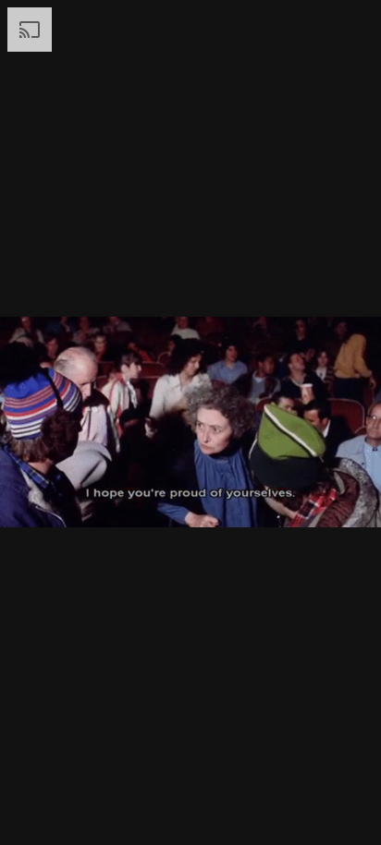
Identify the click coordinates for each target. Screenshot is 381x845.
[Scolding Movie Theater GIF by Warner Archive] (190, 422)
